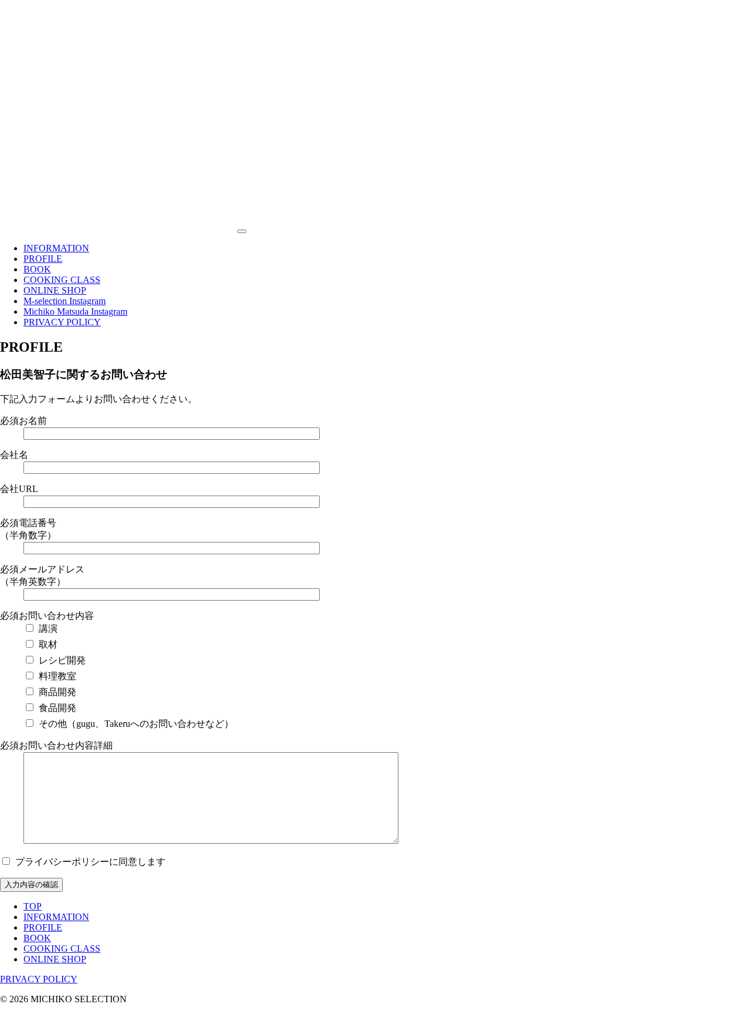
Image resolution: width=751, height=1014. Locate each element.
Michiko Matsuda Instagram (75, 311)
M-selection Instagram (64, 301)
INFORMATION (56, 248)
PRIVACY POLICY (62, 322)
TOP (32, 906)
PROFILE (42, 259)
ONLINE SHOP (54, 290)
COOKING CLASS (61, 280)
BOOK (37, 269)
